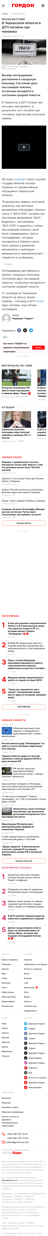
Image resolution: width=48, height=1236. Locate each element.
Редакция (6, 1103)
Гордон (5, 13)
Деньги (5, 969)
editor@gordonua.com (17, 1142)
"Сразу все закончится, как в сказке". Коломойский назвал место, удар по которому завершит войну (27, 693)
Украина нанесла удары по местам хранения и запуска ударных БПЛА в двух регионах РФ (21, 759)
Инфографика (8, 1001)
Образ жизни (8, 992)
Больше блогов (24, 523)
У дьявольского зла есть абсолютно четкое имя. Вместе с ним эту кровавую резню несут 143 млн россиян (22, 466)
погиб (40, 301)
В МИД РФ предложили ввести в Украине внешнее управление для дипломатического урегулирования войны (26, 647)
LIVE (26, 983)
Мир (4, 973)
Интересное (7, 1006)
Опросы (27, 1001)
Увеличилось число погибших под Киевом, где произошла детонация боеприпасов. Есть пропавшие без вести (24, 812)
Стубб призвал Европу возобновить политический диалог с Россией (20, 838)
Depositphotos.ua (9, 1180)
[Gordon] (23, 5)
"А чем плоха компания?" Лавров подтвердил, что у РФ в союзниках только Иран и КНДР (24, 799)
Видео (27, 997)
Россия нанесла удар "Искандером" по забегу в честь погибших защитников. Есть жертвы (23, 746)
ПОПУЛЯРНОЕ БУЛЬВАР (17, 867)
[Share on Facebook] (19, 330)
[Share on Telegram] (31, 330)
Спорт (4, 978)
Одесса (5, 1033)
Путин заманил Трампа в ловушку (24, 500)
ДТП (5, 337)
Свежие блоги (12, 457)
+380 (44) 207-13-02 (17, 1138)
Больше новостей (24, 861)
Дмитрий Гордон (37, 1024)
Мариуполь (7, 1051)
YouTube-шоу (30, 1006)
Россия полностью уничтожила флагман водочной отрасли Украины (22, 491)
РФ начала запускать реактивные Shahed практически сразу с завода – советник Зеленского (23, 772)
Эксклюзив (29, 987)
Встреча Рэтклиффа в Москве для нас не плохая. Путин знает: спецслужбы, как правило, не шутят (23, 512)
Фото (26, 992)
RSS (30, 1073)
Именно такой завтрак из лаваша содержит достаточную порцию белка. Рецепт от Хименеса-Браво (26, 904)
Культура (6, 983)
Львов (4, 1028)
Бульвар (8, 407)
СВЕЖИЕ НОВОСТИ (14, 720)
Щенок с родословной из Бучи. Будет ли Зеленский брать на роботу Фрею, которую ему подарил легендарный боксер (24, 931)
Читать (38, 347)
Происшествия (18, 13)
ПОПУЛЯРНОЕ (10, 616)
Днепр (5, 1047)
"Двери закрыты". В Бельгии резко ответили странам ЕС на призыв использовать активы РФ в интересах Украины (22, 850)
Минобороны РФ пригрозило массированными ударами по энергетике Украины (18, 827)
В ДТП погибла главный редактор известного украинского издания (26, 917)
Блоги (26, 973)
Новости (6, 954)
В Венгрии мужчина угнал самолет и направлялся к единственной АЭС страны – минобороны (22, 732)
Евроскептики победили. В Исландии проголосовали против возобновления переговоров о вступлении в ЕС (22, 786)
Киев (4, 1023)
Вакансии (6, 1098)
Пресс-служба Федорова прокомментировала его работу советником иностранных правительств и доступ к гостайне (26, 664)
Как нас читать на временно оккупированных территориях (10, 1121)
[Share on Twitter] (25, 330)
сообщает (19, 179)
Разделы (28, 954)
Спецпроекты (30, 1011)
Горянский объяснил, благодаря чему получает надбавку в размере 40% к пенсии (16, 433)
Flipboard (33, 1068)
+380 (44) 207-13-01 (17, 1134)
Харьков (6, 1042)
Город (4, 1018)
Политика (6, 964)
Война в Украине (10, 960)
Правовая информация (12, 1112)
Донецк (5, 1037)
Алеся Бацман (35, 1058)
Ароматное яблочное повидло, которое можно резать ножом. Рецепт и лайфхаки (24, 877)
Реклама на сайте (10, 1107)
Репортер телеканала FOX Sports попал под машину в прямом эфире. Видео (16, 390)
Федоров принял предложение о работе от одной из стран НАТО (26, 678)
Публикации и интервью (35, 964)
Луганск (5, 1056)
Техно (4, 987)
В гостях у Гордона (33, 969)
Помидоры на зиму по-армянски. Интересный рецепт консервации (25, 890)
